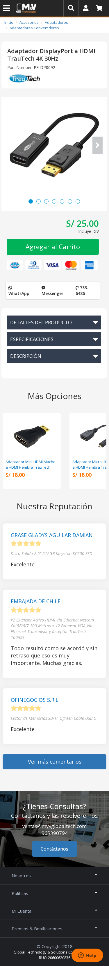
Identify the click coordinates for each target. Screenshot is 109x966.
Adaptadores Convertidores (34, 27)
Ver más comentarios (54, 761)
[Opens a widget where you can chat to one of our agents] (87, 956)
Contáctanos (54, 849)
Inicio (8, 22)
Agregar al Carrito (53, 246)
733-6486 (82, 290)
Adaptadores (56, 22)
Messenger (52, 293)
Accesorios (29, 22)
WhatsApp (18, 293)
